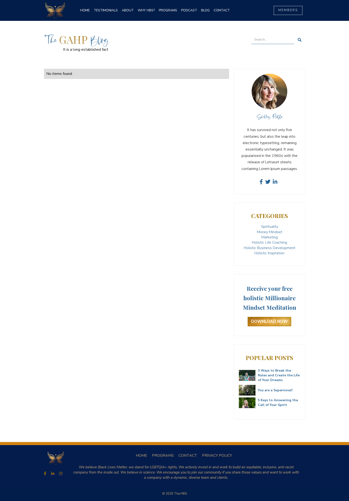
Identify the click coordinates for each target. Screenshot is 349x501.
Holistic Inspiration (269, 253)
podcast (189, 10)
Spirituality (269, 226)
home (141, 455)
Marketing (269, 237)
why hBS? (146, 10)
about (128, 10)
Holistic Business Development (269, 247)
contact (222, 10)
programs (168, 10)
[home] (55, 10)
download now (269, 321)
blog (205, 10)
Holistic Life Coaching (269, 242)
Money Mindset (269, 232)
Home (85, 10)
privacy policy (217, 455)
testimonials (106, 10)
